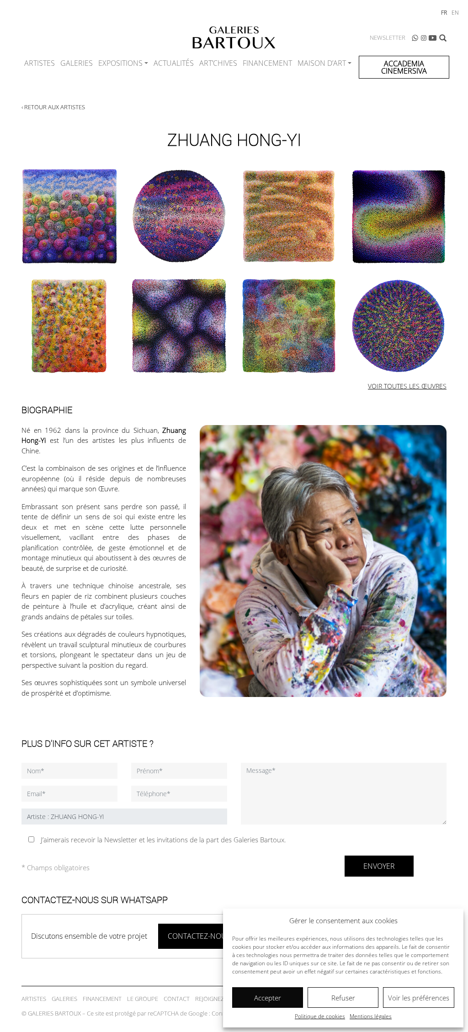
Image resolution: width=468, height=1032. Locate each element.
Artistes (39, 63)
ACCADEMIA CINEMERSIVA (404, 67)
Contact (177, 999)
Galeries (76, 63)
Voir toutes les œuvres (407, 386)
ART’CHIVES (218, 63)
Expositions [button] (120, 63)
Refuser (343, 997)
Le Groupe (142, 999)
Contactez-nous (199, 936)
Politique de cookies (320, 1016)
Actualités (174, 63)
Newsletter (387, 37)
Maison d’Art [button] (322, 63)
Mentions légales (371, 1016)
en (455, 12)
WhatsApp (415, 38)
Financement (267, 63)
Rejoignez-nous (218, 999)
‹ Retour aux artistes (53, 107)
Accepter (267, 997)
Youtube (432, 38)
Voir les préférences (418, 997)
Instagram (423, 38)
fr (444, 12)
